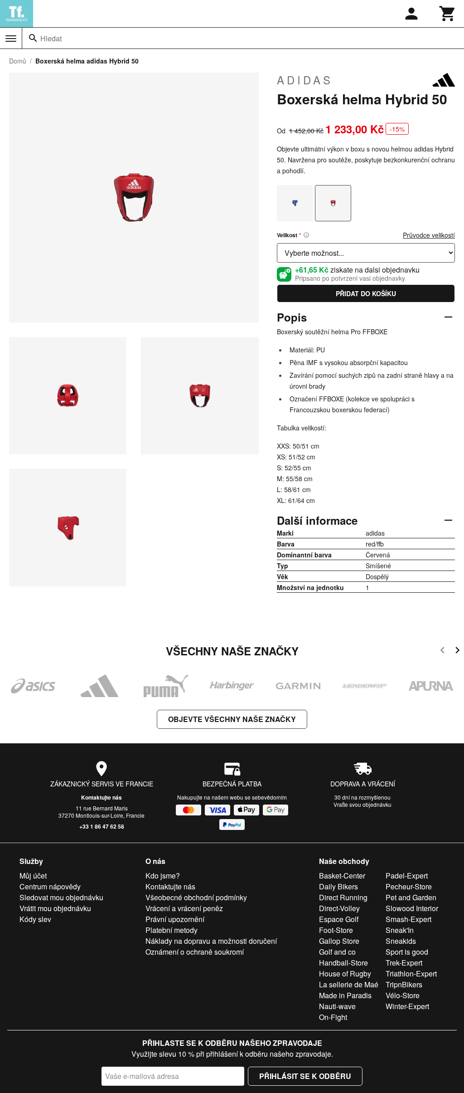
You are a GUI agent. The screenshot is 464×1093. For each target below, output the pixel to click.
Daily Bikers (338, 886)
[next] (457, 651)
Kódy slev (35, 919)
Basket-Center (342, 875)
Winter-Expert (407, 1006)
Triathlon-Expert (411, 973)
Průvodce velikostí (429, 234)
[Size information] (306, 235)
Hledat (51, 38)
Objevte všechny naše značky (232, 719)
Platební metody (171, 930)
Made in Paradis (345, 995)
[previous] (442, 651)
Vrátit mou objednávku (55, 908)
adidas (305, 80)
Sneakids (401, 941)
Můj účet (33, 875)
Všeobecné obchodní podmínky (196, 897)
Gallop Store (339, 941)
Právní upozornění (174, 919)
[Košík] (448, 14)
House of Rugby (345, 973)
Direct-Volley (339, 908)
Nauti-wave (337, 1006)
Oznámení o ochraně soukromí (194, 952)
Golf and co (337, 952)
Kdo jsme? (162, 875)
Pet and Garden (411, 897)
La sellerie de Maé (348, 984)
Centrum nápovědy (50, 886)
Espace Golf (338, 919)
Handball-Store (343, 962)
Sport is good (407, 952)
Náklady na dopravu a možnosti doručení (211, 941)
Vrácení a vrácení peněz (184, 908)
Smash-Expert (408, 919)
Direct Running (343, 897)
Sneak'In (400, 930)
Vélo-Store (403, 995)
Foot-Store (336, 930)
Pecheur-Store (409, 886)
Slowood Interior (412, 908)
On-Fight (333, 1017)
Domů (17, 60)
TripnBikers (404, 984)
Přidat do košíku (366, 293)
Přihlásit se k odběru (305, 1076)
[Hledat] (33, 38)
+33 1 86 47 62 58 (101, 826)
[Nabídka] (11, 38)
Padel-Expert (407, 875)
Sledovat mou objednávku (61, 897)
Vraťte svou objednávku (363, 804)
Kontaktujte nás (101, 797)
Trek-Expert (404, 962)
